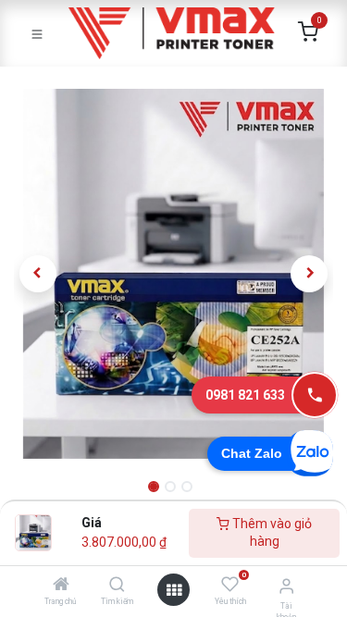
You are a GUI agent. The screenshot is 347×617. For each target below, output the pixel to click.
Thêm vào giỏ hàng (270, 532)
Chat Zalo (251, 453)
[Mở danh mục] (174, 590)
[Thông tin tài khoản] (286, 586)
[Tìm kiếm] (117, 585)
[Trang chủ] (61, 585)
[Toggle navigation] (37, 33)
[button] (38, 273)
